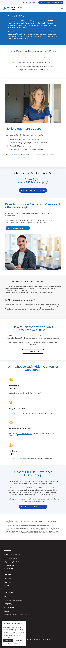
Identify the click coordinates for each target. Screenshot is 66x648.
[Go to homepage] (12, 8)
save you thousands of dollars (26, 336)
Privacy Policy (8, 604)
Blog (5, 596)
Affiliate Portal (8, 578)
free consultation (20, 155)
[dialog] (14, 633)
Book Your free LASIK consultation (33, 190)
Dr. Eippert (12, 413)
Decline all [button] (19, 640)
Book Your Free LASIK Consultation (51, 2)
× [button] (24, 622)
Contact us (9, 568)
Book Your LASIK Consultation (13, 600)
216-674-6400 (30, 2)
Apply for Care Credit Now (17, 228)
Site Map (6, 611)
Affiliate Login (8, 582)
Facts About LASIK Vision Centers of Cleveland (17, 615)
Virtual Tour (7, 586)
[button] (62, 8)
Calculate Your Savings (33, 351)
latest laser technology (24, 433)
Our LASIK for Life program (18, 458)
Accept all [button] (8, 640)
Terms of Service (9, 607)
